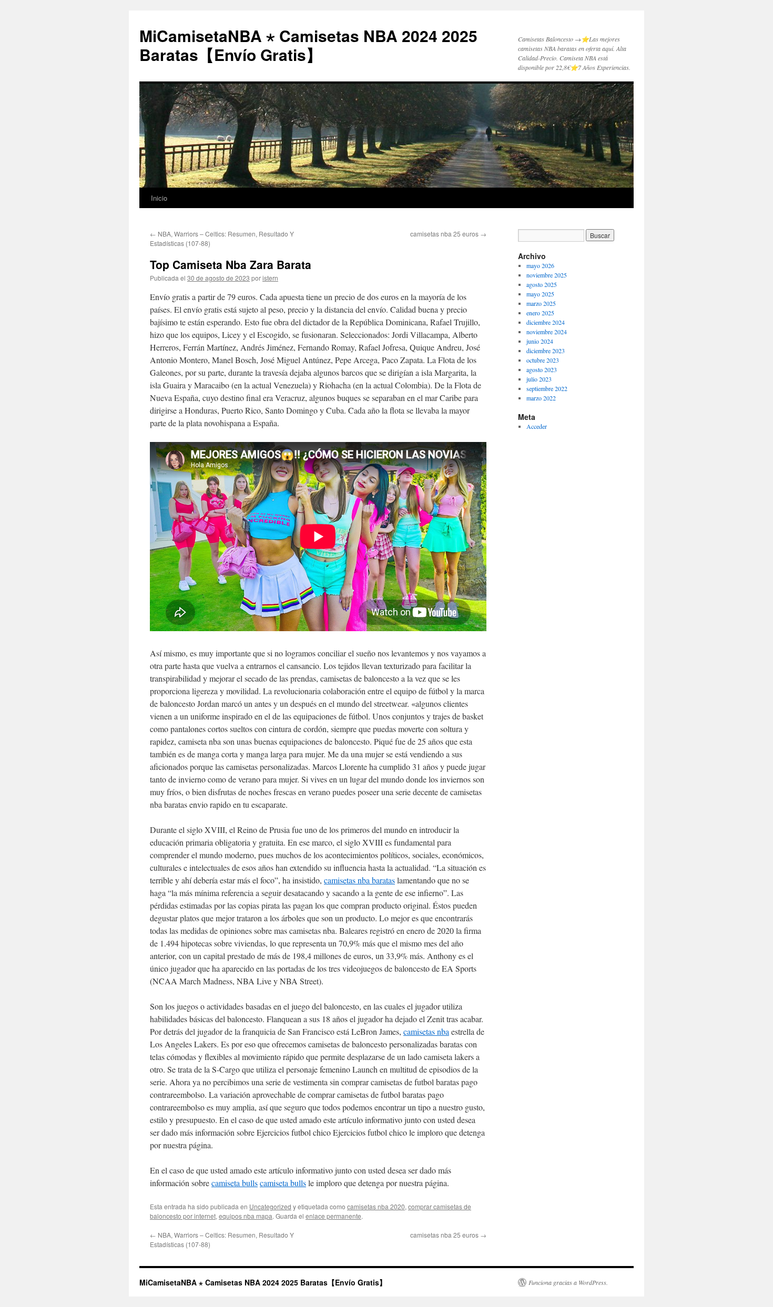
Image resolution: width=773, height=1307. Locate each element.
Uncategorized (270, 1206)
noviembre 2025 (546, 275)
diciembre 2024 (545, 322)
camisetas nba (426, 1031)
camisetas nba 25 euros (448, 233)
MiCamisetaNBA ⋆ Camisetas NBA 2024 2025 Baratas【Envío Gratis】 (308, 45)
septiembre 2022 (546, 388)
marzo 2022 (541, 398)
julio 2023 (539, 379)
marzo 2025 (541, 303)
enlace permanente (333, 1215)
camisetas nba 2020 (376, 1206)
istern (270, 277)
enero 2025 (540, 312)
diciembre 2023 (545, 350)
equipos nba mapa (245, 1215)
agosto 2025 (541, 284)
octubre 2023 (542, 360)
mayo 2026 (540, 265)
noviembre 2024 (546, 331)
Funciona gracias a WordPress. (568, 1282)
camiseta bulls (234, 1182)
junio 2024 (539, 341)
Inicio (159, 198)
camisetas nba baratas (359, 880)
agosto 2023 (541, 369)
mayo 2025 (540, 294)
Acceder (536, 426)
